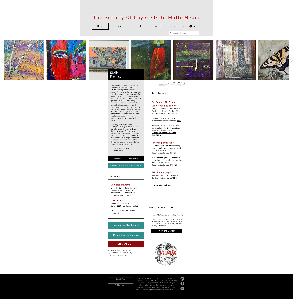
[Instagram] (182, 279)
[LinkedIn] (182, 288)
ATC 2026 (174, 178)
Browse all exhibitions (161, 185)
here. (120, 213)
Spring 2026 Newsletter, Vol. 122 (124, 206)
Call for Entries (164, 150)
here (179, 121)
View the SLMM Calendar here (124, 188)
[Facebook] (182, 283)
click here (162, 85)
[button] (24, 60)
